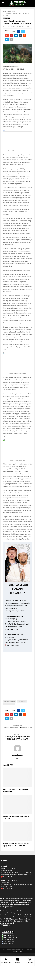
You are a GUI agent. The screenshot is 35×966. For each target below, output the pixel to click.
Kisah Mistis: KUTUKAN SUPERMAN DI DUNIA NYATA (16, 817)
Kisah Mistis (6, 18)
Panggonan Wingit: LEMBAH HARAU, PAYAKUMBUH (15, 790)
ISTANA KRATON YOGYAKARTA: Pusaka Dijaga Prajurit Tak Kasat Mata (16, 844)
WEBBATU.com (17, 951)
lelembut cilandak (9, 704)
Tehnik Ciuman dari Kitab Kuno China (17, 727)
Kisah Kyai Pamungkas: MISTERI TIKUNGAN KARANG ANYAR (17, 738)
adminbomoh (8, 26)
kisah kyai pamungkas (9, 701)
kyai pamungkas (22, 701)
